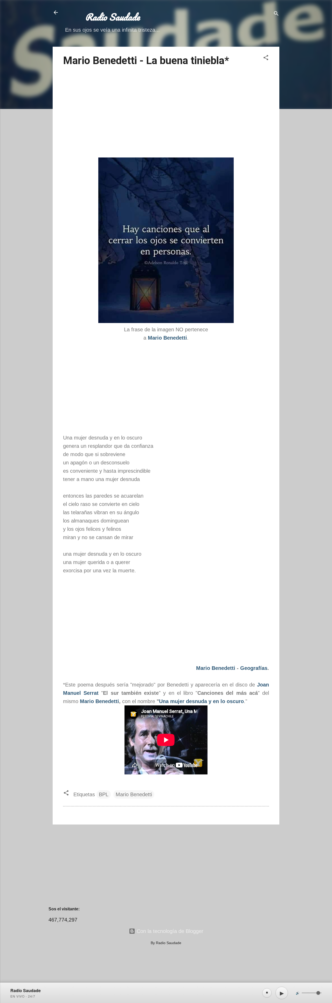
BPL (103, 794)
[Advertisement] (166, 113)
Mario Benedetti (215, 668)
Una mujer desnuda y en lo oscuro (201, 701)
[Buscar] (276, 14)
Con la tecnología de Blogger (169, 931)
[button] (266, 58)
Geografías (253, 668)
